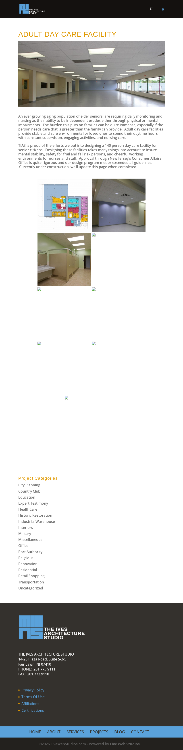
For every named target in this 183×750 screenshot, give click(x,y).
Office (23, 545)
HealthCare (27, 509)
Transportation (31, 582)
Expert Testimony (33, 503)
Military (24, 533)
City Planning (29, 485)
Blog (119, 731)
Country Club (29, 491)
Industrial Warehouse (36, 521)
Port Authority (30, 551)
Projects (99, 731)
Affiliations (30, 703)
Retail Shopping (31, 575)
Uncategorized (30, 588)
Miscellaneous (30, 539)
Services (75, 731)
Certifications (32, 710)
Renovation (27, 563)
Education (26, 497)
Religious (25, 557)
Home (35, 731)
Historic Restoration (35, 515)
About (53, 731)
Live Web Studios (127, 744)
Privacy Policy (32, 690)
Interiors (25, 527)
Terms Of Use (33, 696)
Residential (27, 569)
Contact (140, 731)
